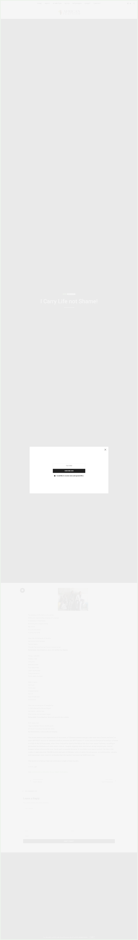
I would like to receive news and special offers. (70, 475)
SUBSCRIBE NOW (69, 470)
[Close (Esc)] (105, 450)
